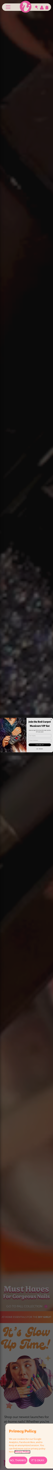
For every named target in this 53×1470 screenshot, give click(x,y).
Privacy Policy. (22, 1452)
